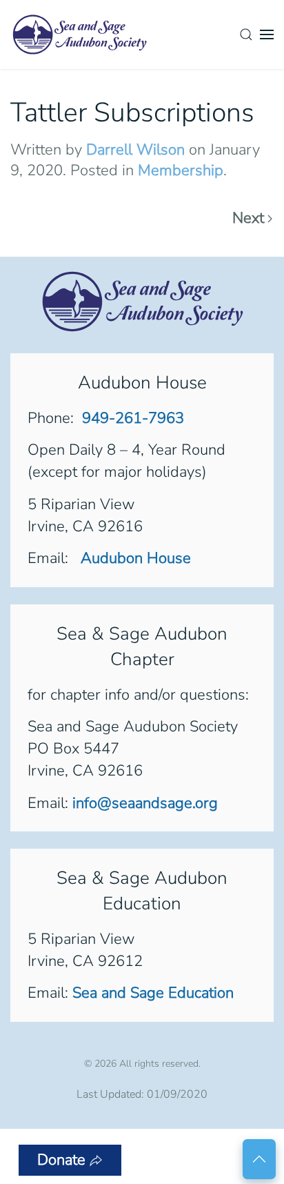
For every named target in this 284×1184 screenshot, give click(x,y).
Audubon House (134, 558)
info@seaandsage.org (145, 803)
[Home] (142, 300)
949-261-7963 (133, 418)
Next (248, 218)
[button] (246, 34)
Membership (180, 170)
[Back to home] (79, 34)
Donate (61, 1160)
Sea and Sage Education (153, 993)
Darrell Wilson (135, 149)
